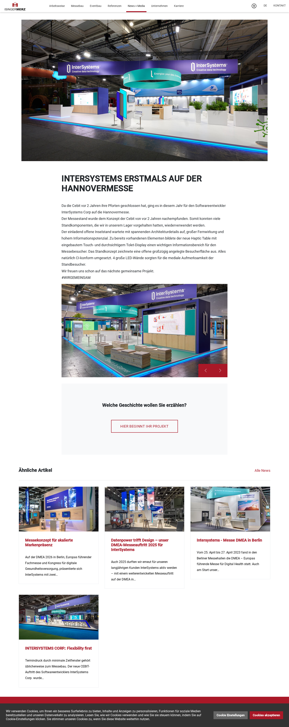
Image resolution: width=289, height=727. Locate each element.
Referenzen (114, 5)
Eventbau (95, 5)
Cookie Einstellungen (231, 715)
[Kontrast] (254, 6)
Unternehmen (159, 5)
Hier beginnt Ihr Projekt (144, 426)
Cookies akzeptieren (266, 715)
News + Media (136, 5)
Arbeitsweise (57, 5)
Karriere (179, 5)
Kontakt (279, 5)
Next (220, 370)
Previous (205, 370)
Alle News (262, 470)
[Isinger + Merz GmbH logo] (15, 6)
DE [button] (265, 5)
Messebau (77, 5)
